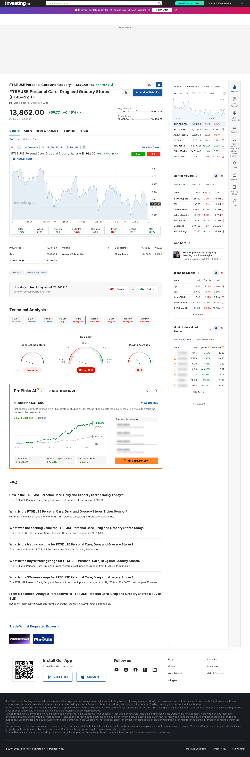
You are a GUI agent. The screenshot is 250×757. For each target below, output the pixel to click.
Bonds (206, 86)
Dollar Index (179, 156)
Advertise (212, 666)
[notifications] (236, 3)
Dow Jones (179, 145)
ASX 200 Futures (182, 129)
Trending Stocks (184, 273)
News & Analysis (47, 130)
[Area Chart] (19, 147)
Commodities (192, 86)
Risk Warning (238, 748)
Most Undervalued (182, 339)
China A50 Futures (182, 151)
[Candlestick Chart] (13, 147)
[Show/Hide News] (84, 147)
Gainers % (195, 184)
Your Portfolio (175, 673)
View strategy (149, 402)
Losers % (209, 184)
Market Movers (183, 175)
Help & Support (215, 673)
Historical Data (30, 139)
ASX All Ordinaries (182, 135)
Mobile (172, 666)
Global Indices (40, 273)
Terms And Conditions (195, 748)
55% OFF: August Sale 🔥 (189, 3)
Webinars (179, 243)
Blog (170, 659)
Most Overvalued (205, 339)
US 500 (177, 140)
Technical (68, 130)
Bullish (150, 289)
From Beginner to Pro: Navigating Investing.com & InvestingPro (199, 254)
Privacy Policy (219, 748)
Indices (177, 86)
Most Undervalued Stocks (185, 329)
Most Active (179, 184)
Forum (83, 130)
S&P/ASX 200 (180, 124)
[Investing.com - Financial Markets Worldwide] (18, 3)
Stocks (217, 86)
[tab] (16, 320)
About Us (212, 659)
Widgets (172, 680)
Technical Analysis (27, 309)
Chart (28, 130)
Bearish (121, 289)
